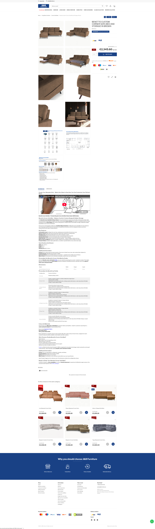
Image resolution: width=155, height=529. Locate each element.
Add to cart (108, 54)
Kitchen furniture (41, 492)
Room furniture (41, 491)
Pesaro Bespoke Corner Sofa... (72, 408)
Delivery (59, 486)
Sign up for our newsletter (63, 497)
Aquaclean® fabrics (48, 329)
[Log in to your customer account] (110, 6)
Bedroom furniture (41, 486)
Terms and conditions (62, 492)
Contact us (60, 494)
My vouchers (80, 489)
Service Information (62, 501)
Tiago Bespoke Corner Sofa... (98, 440)
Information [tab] (41, 188)
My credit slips (80, 491)
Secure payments (61, 487)
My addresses (80, 486)
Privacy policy (60, 491)
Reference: (94, 28)
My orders (79, 484)
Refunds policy (60, 489)
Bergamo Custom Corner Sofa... (46, 440)
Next (114, 17)
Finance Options (61, 502)
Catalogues (60, 504)
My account (80, 482)
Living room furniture (42, 487)
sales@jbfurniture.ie (101, 487)
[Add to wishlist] (62, 388)
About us (59, 484)
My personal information (82, 487)
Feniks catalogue (55, 363)
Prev (109, 17)
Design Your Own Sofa (62, 496)
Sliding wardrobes (41, 489)
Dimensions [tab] (49, 188)
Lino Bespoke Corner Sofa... (45, 408)
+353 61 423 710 (101, 484)
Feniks (56, 260)
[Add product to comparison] (54, 412)
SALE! (39, 484)
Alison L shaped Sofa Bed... (98, 408)
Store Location (61, 499)
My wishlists (80, 492)
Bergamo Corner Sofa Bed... (72, 440)
